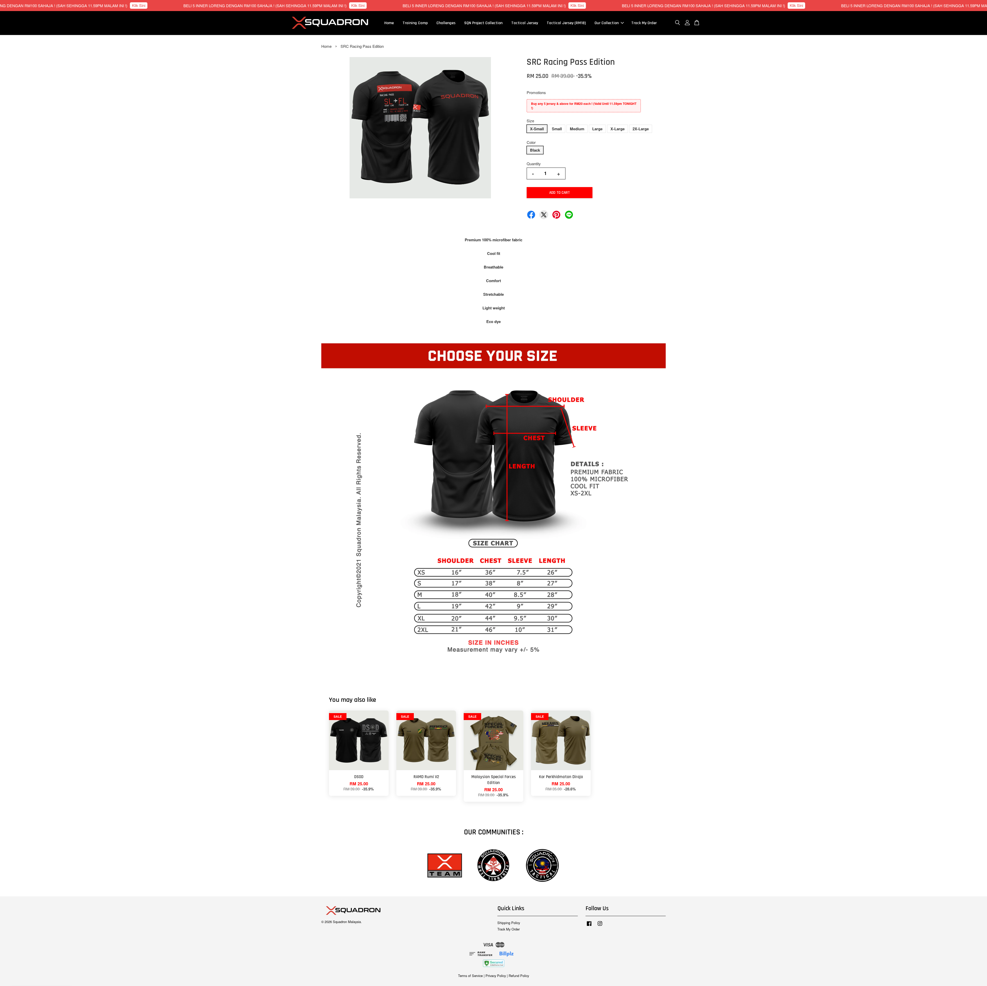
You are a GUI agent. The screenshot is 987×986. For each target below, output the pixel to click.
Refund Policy (519, 975)
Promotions (536, 92)
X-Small (537, 129)
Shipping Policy (508, 922)
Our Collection (607, 23)
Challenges (445, 23)
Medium (577, 129)
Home (389, 23)
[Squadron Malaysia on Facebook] (589, 925)
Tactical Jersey (524, 23)
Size (530, 120)
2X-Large (641, 129)
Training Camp (415, 23)
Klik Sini (61, 5)
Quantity (534, 163)
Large (597, 129)
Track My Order (644, 23)
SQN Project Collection (483, 23)
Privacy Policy (496, 975)
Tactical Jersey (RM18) (566, 23)
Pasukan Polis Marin (43, 971)
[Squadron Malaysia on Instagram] (600, 925)
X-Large (617, 129)
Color (531, 142)
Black (535, 150)
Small (557, 129)
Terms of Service (470, 975)
